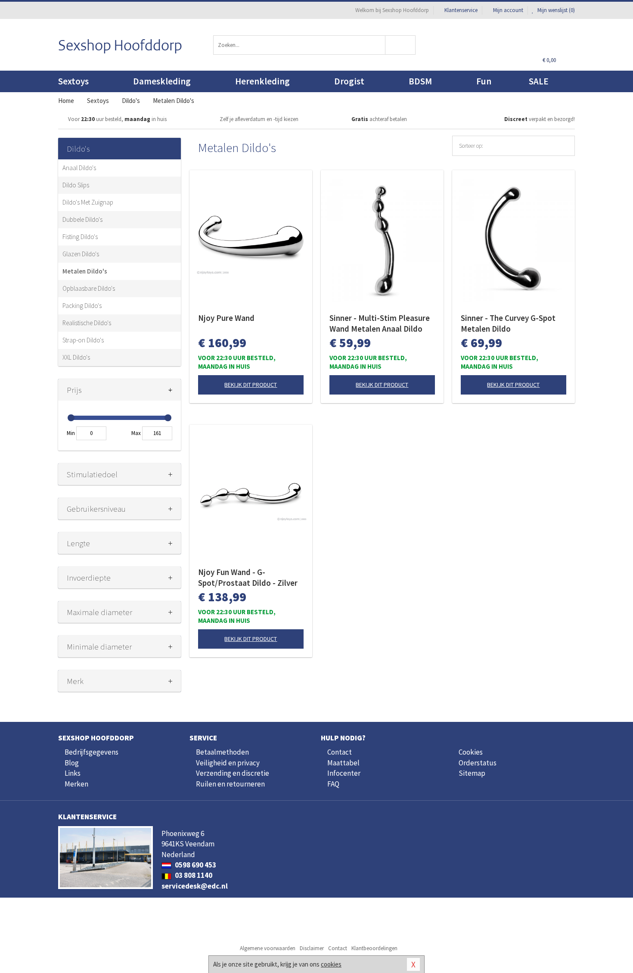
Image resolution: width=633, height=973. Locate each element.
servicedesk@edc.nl (194, 886)
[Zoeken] (400, 45)
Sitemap (472, 773)
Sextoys (73, 81)
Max (136, 433)
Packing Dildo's (82, 306)
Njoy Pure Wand (226, 318)
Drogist (349, 81)
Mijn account (508, 10)
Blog (72, 763)
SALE (539, 81)
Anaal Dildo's (79, 168)
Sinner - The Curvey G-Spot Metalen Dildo (508, 323)
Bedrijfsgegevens (91, 752)
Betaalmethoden (222, 752)
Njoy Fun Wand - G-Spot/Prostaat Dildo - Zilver (248, 577)
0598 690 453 (195, 865)
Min (71, 433)
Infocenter (343, 773)
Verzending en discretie (232, 773)
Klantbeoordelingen (374, 948)
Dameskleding (162, 81)
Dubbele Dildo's (82, 219)
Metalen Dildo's (84, 271)
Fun (483, 81)
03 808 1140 (193, 875)
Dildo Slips (75, 185)
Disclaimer (312, 948)
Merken (76, 784)
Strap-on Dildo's (83, 340)
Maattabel (343, 763)
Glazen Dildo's (80, 254)
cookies (331, 964)
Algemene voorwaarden (267, 948)
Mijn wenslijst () (555, 10)
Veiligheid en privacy (228, 763)
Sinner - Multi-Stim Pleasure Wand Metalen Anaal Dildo (379, 323)
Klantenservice (461, 10)
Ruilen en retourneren (230, 784)
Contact (339, 752)
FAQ (333, 784)
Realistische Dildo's (86, 323)
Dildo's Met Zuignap (87, 202)
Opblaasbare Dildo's (88, 288)
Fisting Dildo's (80, 237)
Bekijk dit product (250, 385)
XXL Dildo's (76, 357)
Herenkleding (262, 81)
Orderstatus (477, 763)
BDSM (420, 81)
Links (73, 773)
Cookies (471, 752)
